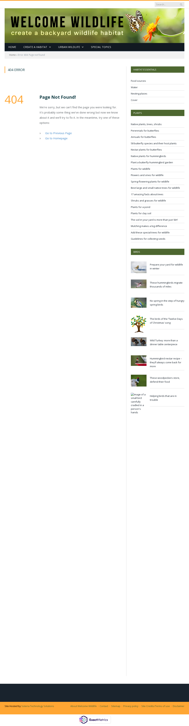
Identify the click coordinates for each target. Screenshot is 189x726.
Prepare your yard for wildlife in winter (166, 266)
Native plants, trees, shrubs (146, 124)
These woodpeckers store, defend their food (165, 379)
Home (12, 54)
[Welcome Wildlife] (94, 25)
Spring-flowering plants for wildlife (150, 181)
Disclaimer (178, 706)
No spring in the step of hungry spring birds (167, 302)
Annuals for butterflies (143, 137)
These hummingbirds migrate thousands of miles (166, 284)
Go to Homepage (56, 138)
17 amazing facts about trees (147, 194)
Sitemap (115, 706)
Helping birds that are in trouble (163, 397)
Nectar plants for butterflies (146, 149)
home (12, 47)
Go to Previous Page (58, 133)
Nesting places (139, 93)
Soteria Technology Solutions (37, 706)
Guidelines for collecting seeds (148, 238)
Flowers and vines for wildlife (147, 175)
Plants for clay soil (141, 213)
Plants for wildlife (140, 168)
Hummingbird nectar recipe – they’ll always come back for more (166, 362)
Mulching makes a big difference (149, 226)
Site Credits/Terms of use (155, 706)
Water (134, 87)
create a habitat (35, 47)
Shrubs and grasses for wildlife (148, 200)
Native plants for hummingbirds (148, 156)
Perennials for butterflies (145, 130)
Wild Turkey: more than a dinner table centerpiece (164, 342)
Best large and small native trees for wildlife (155, 187)
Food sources (138, 80)
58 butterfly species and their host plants (154, 143)
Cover (134, 100)
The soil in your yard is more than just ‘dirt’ (154, 219)
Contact (104, 706)
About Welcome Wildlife (83, 706)
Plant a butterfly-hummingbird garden (152, 162)
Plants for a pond (140, 207)
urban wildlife (69, 47)
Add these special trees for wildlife (150, 232)
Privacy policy (130, 706)
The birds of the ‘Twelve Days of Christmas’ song (166, 320)
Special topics (101, 47)
